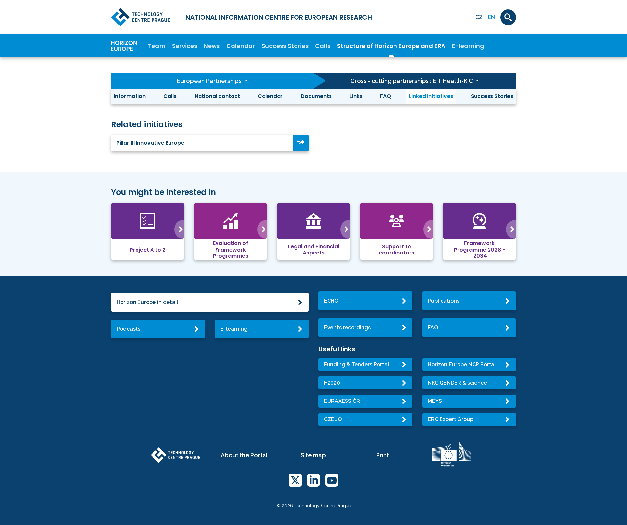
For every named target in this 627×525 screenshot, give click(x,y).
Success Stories (285, 46)
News (212, 46)
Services (184, 46)
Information (130, 96)
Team (157, 46)
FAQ (385, 96)
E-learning (468, 46)
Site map (313, 455)
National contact (217, 96)
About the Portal (244, 455)
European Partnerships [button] (210, 80)
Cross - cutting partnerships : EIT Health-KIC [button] (412, 80)
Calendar (240, 46)
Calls (322, 46)
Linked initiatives (431, 96)
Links (355, 96)
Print (382, 455)
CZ (479, 17)
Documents (316, 96)
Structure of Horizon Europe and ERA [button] (391, 46)
